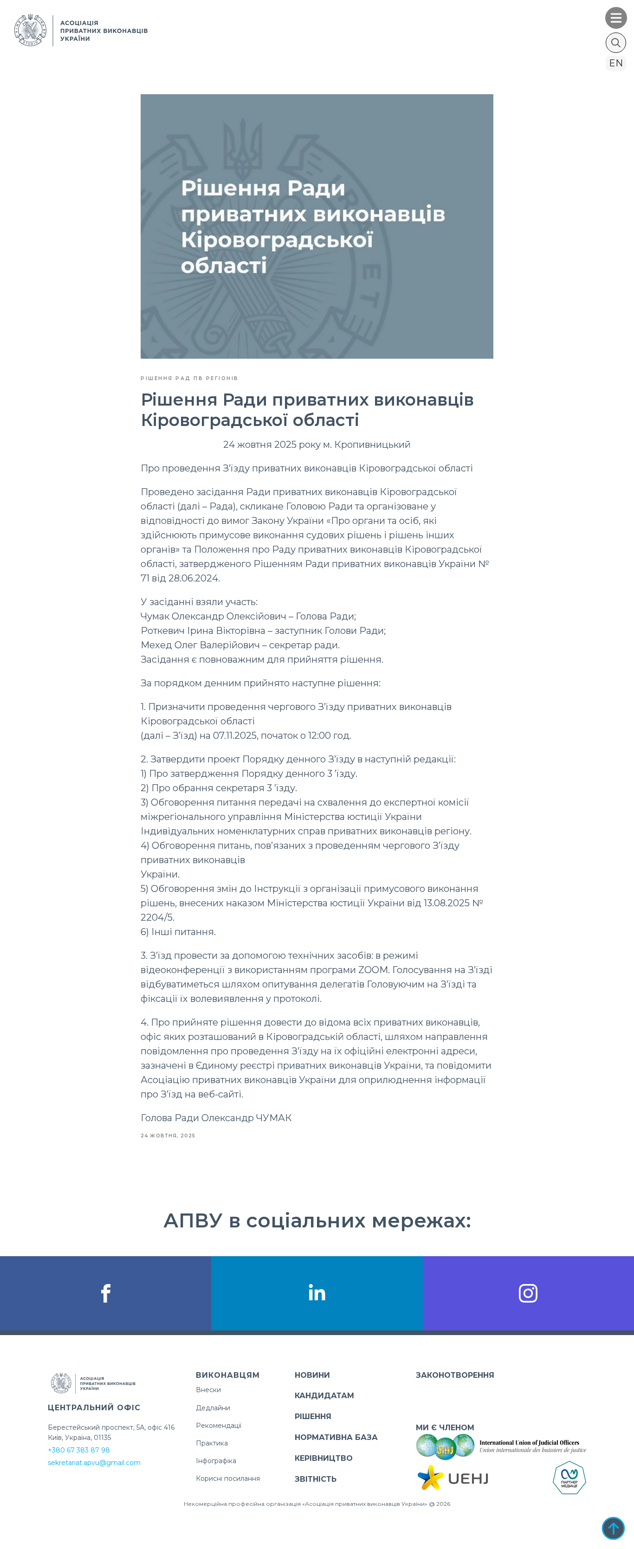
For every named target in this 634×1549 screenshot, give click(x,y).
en (616, 63)
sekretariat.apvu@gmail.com (94, 1463)
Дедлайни (213, 1408)
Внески (208, 1390)
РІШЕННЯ (313, 1416)
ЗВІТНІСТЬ (315, 1479)
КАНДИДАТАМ (324, 1395)
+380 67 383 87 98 (79, 1450)
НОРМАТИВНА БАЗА (336, 1437)
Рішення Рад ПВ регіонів (190, 378)
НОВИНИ (312, 1375)
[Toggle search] (616, 42)
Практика (212, 1443)
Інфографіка (216, 1461)
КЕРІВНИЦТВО (324, 1458)
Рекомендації (218, 1425)
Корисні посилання (228, 1478)
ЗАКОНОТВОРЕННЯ (455, 1375)
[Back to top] (613, 1528)
